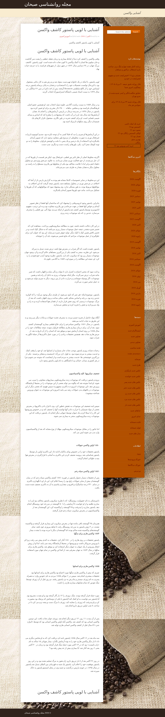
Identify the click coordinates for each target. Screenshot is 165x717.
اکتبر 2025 (136, 207)
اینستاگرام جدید (134, 330)
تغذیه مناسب (135, 347)
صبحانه (138, 359)
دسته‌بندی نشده (134, 353)
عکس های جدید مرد (132, 399)
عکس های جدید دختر (132, 387)
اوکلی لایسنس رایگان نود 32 (129, 133)
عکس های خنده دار (133, 405)
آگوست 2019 (135, 242)
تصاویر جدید (136, 336)
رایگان (138, 142)
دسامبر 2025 (135, 196)
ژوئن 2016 (136, 276)
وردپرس (137, 470)
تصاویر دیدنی (135, 342)
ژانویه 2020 (136, 236)
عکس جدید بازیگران (133, 370)
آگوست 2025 (135, 219)
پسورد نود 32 (135, 130)
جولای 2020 (136, 230)
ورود (139, 453)
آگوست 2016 (135, 264)
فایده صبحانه (135, 422)
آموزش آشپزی (64, 36)
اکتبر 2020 (136, 224)
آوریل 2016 (136, 287)
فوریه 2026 (136, 190)
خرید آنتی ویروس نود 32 (123, 145)
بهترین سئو (136, 139)
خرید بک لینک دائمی (133, 123)
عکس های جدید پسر (132, 382)
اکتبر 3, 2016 (85, 36)
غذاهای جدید (135, 410)
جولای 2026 (136, 184)
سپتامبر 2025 (135, 213)
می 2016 (137, 282)
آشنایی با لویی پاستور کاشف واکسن (68, 29)
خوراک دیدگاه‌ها (134, 465)
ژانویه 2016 (136, 304)
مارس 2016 (136, 293)
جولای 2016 (136, 270)
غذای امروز (136, 416)
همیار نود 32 (136, 136)
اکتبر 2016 (136, 253)
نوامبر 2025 (136, 202)
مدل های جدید (135, 433)
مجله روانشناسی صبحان (47, 4)
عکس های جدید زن (133, 393)
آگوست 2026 (135, 179)
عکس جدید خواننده (133, 376)
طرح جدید (136, 365)
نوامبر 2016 (136, 247)
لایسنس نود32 (135, 126)
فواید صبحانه (135, 427)
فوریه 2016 (136, 299)
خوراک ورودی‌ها (134, 459)
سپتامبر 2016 (135, 259)
